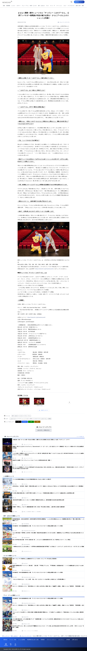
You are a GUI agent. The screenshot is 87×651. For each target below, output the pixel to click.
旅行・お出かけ (41, 5)
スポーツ (18, 5)
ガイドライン (61, 639)
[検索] (71, 2)
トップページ (7, 635)
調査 (83, 5)
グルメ (47, 5)
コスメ (64, 5)
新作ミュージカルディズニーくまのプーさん (38, 418)
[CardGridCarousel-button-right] (69, 402)
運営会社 (5, 639)
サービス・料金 (13, 639)
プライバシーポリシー (51, 639)
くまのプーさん (13, 418)
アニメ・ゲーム (25, 5)
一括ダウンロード (44, 410)
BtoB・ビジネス (33, 5)
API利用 (68, 639)
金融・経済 (78, 5)
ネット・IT (52, 5)
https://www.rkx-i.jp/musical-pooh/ (44, 268)
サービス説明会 (21, 639)
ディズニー (20, 418)
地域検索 (8, 5)
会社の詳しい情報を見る (43, 430)
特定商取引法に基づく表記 (33, 639)
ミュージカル (26, 418)
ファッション (59, 5)
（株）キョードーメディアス (63, 22)
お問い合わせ (75, 639)
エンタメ (13, 5)
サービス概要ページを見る (77, 648)
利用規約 (43, 639)
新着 (4, 5)
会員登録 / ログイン (79, 1)
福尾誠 (49, 418)
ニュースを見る (79, 436)
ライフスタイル (71, 5)
